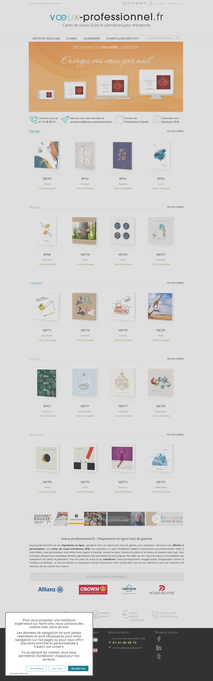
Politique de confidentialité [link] (19, 673)
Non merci (57, 668)
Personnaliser (36, 668)
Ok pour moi (78, 668)
